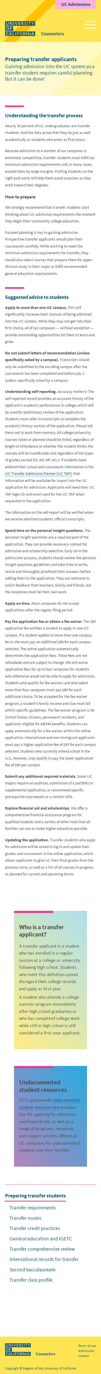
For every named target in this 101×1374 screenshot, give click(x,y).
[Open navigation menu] (90, 25)
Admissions (86, 1351)
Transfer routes (25, 1218)
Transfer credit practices (35, 1228)
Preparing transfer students (35, 1195)
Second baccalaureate (33, 1270)
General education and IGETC (41, 1239)
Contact (83, 1356)
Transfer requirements (33, 1208)
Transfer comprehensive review (42, 1249)
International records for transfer (44, 1259)
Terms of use (87, 1346)
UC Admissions (75, 4)
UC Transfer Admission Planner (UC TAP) (38, 473)
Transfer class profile (31, 1280)
